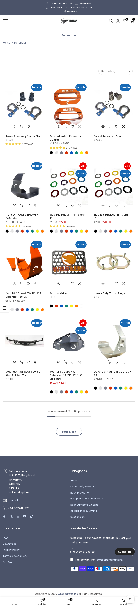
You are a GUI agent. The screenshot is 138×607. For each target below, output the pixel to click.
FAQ (5, 538)
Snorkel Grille (58, 293)
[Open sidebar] (4, 308)
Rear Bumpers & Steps (84, 504)
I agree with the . (99, 560)
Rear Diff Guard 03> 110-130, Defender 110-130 (23, 295)
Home (6, 42)
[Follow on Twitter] (11, 516)
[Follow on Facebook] (4, 516)
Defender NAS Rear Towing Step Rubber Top (22, 373)
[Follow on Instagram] (18, 516)
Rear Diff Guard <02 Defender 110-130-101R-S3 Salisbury (66, 375)
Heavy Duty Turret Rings (109, 293)
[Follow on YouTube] (24, 516)
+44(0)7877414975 (61, 3)
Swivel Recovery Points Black (24, 136)
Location (72, 11)
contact (13, 500)
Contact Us (85, 3)
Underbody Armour (82, 486)
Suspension (77, 517)
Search (74, 480)
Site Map (8, 562)
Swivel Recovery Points (108, 136)
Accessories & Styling (83, 511)
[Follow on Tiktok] (31, 516)
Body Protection (80, 492)
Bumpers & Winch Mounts (86, 498)
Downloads (9, 544)
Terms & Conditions (15, 556)
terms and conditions (108, 560)
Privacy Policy (11, 550)
